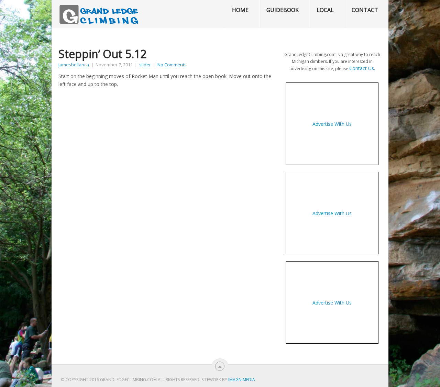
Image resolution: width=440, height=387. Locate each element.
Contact (365, 10)
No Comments (172, 65)
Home (240, 10)
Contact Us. (362, 68)
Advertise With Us (332, 124)
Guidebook (282, 10)
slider (145, 65)
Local (325, 10)
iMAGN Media (241, 380)
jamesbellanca (73, 65)
